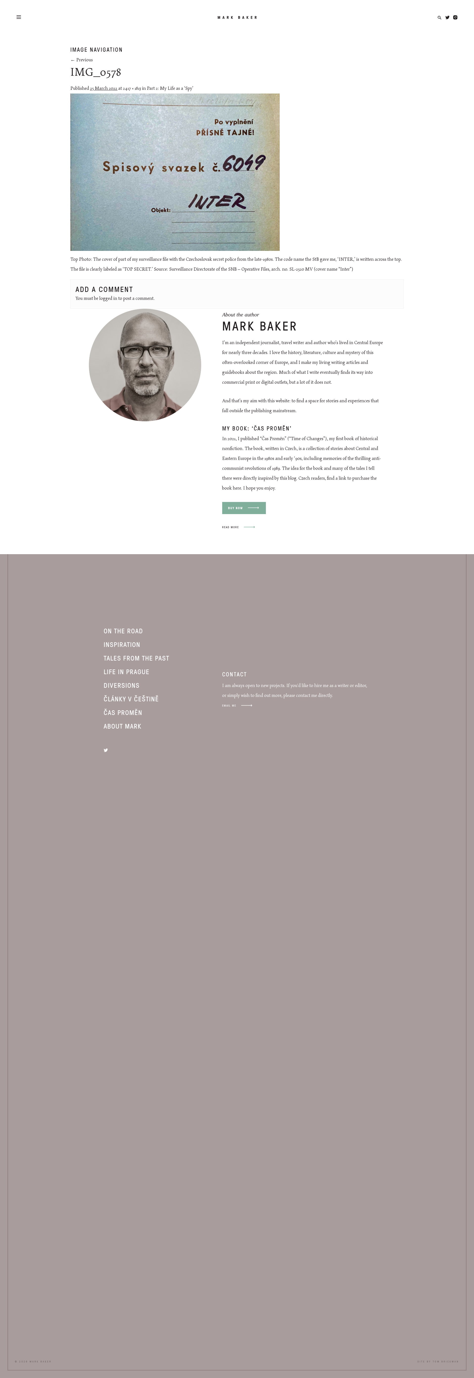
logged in (108, 298)
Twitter (447, 17)
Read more (230, 527)
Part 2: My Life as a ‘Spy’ (170, 88)
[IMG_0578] (175, 249)
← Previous (81, 60)
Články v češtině (131, 698)
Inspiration (122, 644)
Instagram (455, 17)
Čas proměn (123, 712)
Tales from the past (136, 657)
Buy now (235, 508)
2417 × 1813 (132, 88)
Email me (229, 705)
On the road (123, 630)
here (237, 488)
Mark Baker (238, 17)
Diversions (122, 685)
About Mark (122, 725)
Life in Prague (127, 671)
